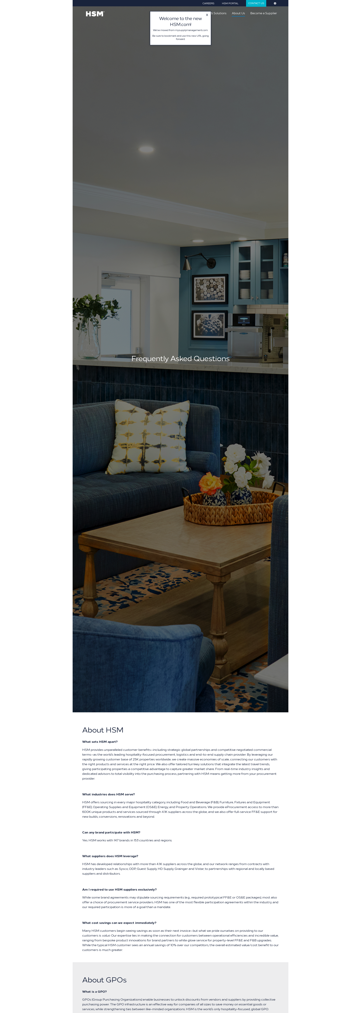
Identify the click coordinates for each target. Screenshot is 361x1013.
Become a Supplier (263, 13)
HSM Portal (230, 3)
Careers (208, 3)
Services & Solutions (212, 13)
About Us (238, 13)
